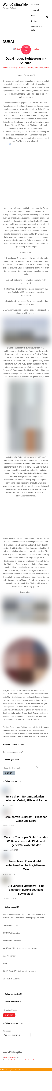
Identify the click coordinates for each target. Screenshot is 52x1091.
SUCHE (8, 773)
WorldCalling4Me (10, 1057)
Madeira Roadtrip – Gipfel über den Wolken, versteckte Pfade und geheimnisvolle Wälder (26, 841)
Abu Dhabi (39, 68)
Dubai (46, 68)
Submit (9, 1015)
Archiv (33, 16)
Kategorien (7, 1031)
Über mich (35, 10)
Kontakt (34, 21)
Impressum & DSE (36, 28)
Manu (5, 68)
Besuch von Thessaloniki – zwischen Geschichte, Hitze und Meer (26, 865)
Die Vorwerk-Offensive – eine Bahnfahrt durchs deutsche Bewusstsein (26, 889)
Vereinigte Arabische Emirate (22, 68)
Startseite (35, 5)
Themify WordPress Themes (28, 1060)
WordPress (14, 1060)
